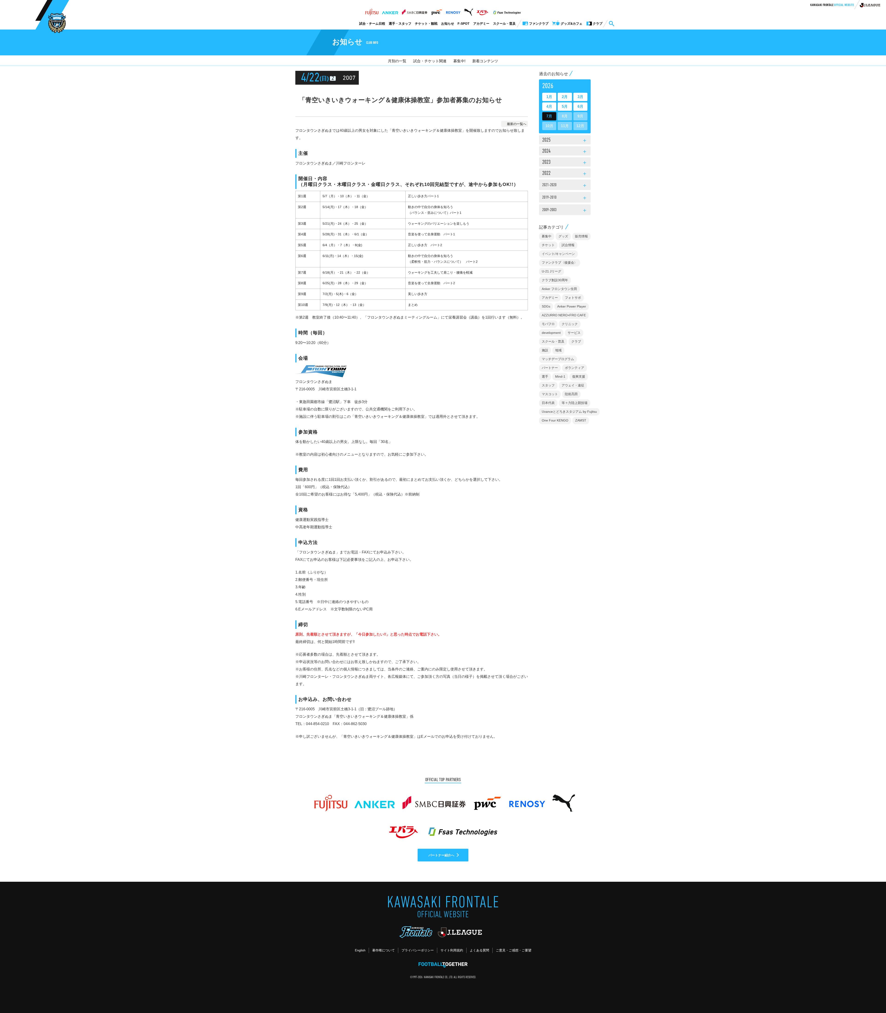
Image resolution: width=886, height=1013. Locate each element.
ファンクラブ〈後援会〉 (559, 262)
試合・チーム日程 (372, 23)
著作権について (383, 950)
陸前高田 (571, 394)
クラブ (576, 341)
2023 (564, 163)
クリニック (570, 324)
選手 (545, 376)
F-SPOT (464, 23)
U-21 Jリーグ (551, 271)
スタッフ (548, 385)
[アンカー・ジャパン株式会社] (390, 10)
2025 (564, 140)
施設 (545, 350)
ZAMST (580, 420)
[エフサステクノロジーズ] (506, 10)
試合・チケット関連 (429, 61)
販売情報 (581, 236)
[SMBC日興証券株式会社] (414, 10)
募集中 (546, 236)
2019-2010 (564, 198)
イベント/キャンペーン (558, 254)
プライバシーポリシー (417, 950)
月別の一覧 (397, 61)
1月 (549, 97)
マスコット (550, 394)
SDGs (546, 306)
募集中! (459, 61)
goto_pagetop (871, 996)
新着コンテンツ (485, 61)
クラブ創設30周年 (555, 280)
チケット (548, 245)
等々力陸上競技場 (574, 403)
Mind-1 (560, 376)
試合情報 (568, 245)
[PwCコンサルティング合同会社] (436, 10)
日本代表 (548, 403)
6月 (580, 106)
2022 (564, 174)
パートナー (550, 368)
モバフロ (548, 324)
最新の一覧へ (516, 124)
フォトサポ (573, 297)
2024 (564, 152)
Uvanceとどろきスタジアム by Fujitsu (569, 411)
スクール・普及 (504, 23)
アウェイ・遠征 (573, 385)
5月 (565, 106)
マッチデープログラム (558, 359)
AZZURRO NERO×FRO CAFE (564, 315)
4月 (549, 106)
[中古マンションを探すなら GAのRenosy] (453, 10)
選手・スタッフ (400, 23)
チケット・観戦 (426, 23)
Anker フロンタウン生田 (559, 289)
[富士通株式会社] (372, 10)
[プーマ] (468, 10)
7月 (549, 116)
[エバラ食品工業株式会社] (482, 10)
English (360, 950)
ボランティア (574, 368)
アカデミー (481, 23)
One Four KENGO (555, 420)
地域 (558, 350)
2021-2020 (564, 185)
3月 (580, 97)
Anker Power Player (571, 306)
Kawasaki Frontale (832, 5)
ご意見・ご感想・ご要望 (513, 950)
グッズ (563, 236)
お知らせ (447, 23)
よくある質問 (479, 950)
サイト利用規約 (451, 950)
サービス (574, 333)
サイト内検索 (611, 23)
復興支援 (578, 376)
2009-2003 (564, 210)
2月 (565, 97)
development (551, 333)
